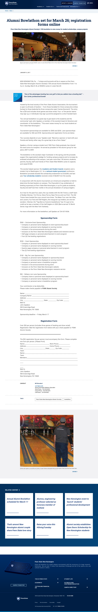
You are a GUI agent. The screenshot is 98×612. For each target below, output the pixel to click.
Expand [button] (74, 66)
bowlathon (67, 399)
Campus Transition (79, 3)
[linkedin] (12, 579)
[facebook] (15, 579)
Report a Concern (67, 3)
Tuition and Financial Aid (62, 6)
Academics (40, 6)
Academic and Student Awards (52, 169)
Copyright (58, 602)
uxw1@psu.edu (39, 386)
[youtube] (25, 579)
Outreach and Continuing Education (71, 583)
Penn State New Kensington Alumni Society (48, 399)
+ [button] (57, 579)
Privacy (36, 602)
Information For (74, 6)
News (11, 10)
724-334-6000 (70, 595)
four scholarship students (32, 176)
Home (6, 10)
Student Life (49, 6)
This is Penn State (41, 579)
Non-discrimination (43, 602)
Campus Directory (70, 587)
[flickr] (22, 579)
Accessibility (52, 602)
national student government (56, 171)
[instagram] (19, 579)
